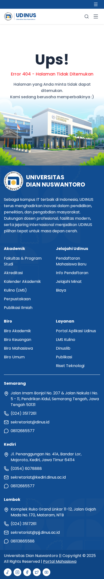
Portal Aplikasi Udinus (76, 331)
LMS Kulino (65, 339)
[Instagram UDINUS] (17, 572)
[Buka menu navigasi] (95, 16)
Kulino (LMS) (15, 290)
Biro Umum (14, 357)
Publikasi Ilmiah (18, 307)
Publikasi (64, 357)
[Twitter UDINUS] (37, 572)
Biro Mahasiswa (18, 348)
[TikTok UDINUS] (8, 572)
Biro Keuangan (17, 339)
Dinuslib (63, 348)
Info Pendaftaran (72, 273)
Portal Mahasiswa (59, 561)
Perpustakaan (17, 299)
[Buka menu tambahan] (95, 4)
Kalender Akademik (22, 281)
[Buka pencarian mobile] (86, 16)
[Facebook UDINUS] (27, 572)
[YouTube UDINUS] (46, 572)
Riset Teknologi (70, 365)
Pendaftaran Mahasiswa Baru (71, 261)
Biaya (61, 290)
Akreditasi (13, 273)
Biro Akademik (17, 331)
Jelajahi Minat (69, 281)
